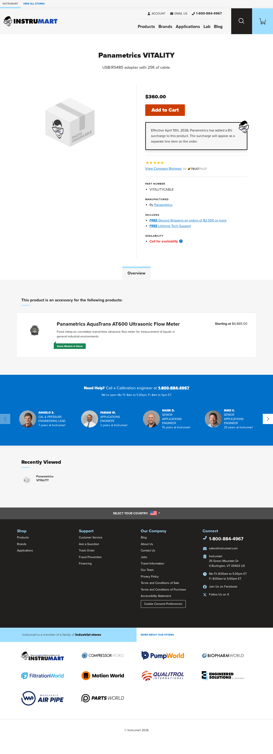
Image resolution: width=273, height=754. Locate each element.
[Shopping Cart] (262, 21)
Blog (218, 26)
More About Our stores (157, 634)
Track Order (87, 550)
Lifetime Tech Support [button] (170, 226)
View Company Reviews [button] (173, 168)
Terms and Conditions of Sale (160, 583)
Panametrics (163, 205)
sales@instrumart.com (223, 548)
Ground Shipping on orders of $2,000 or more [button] (188, 220)
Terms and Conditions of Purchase (163, 589)
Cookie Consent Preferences (163, 604)
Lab (207, 26)
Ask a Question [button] (89, 544)
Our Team (147, 570)
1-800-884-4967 (173, 388)
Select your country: (136, 513)
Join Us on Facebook (223, 586)
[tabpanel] (136, 327)
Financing (85, 563)
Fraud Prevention (90, 557)
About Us (147, 544)
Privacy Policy (150, 576)
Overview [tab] (136, 273)
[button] (178, 13)
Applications (188, 26)
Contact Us (148, 550)
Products (146, 26)
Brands (165, 26)
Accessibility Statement (156, 596)
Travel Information (152, 563)
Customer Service (90, 537)
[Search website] (241, 21)
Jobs (144, 557)
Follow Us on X (219, 594)
